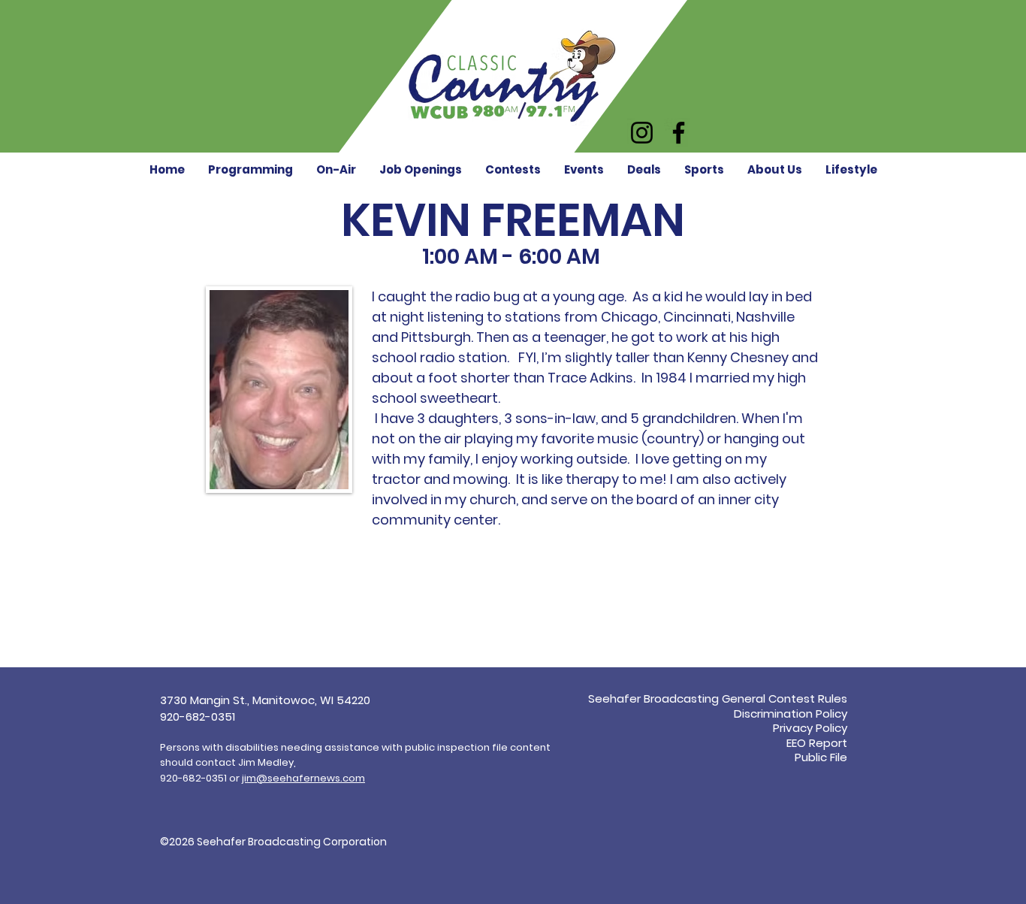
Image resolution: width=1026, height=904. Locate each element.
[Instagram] (641, 132)
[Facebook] (678, 132)
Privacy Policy (810, 728)
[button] (335, 169)
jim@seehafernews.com (303, 778)
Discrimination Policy (790, 713)
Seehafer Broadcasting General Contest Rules (717, 698)
